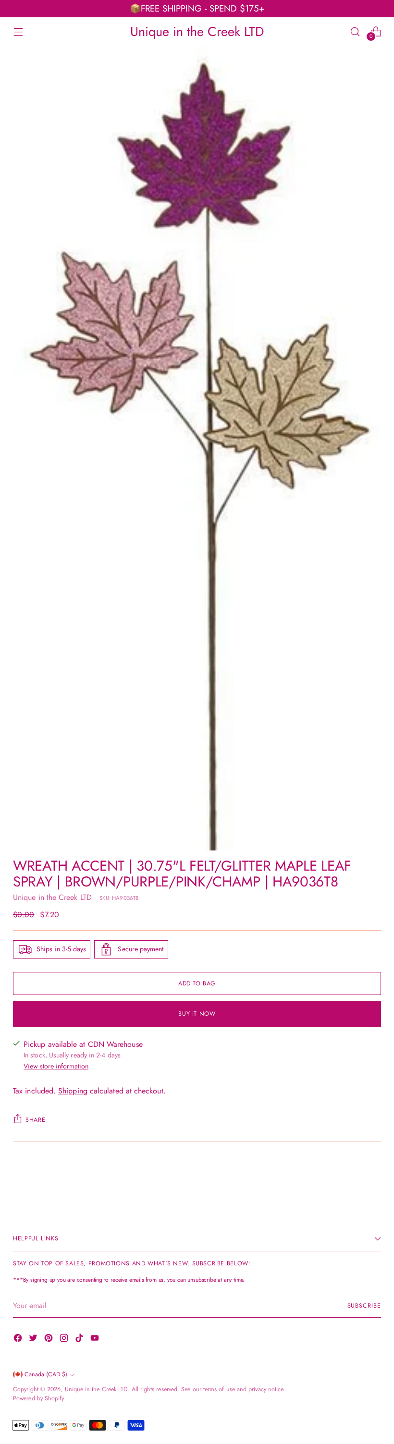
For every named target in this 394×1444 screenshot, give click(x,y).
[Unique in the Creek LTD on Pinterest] (49, 1339)
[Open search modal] (355, 31)
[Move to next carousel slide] (373, 1178)
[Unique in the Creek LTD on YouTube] (95, 1339)
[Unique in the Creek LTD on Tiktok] (80, 1339)
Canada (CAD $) (46, 1374)
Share (35, 1120)
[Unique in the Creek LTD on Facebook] (19, 1339)
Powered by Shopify (38, 1398)
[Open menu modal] (18, 31)
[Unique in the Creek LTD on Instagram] (65, 1339)
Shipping (72, 1090)
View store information (56, 1066)
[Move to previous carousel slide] (351, 1178)
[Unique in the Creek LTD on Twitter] (34, 1339)
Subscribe (364, 1305)
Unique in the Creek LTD (52, 897)
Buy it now (196, 1013)
